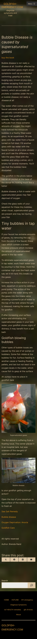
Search (5, 581)
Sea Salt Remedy (10, 511)
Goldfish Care (8, 528)
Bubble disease (9, 517)
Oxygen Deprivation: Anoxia (15, 522)
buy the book (8, 57)
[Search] (31, 585)
